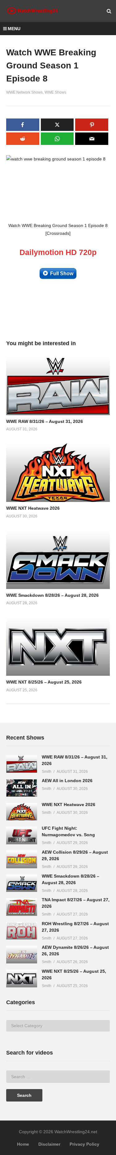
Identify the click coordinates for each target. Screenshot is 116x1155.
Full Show (61, 273)
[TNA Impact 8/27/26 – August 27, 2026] (21, 907)
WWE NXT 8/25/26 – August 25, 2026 (44, 682)
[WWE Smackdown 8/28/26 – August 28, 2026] (21, 883)
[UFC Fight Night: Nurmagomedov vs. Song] (21, 835)
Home (23, 1144)
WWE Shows (55, 92)
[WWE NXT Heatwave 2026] (21, 812)
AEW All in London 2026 (67, 780)
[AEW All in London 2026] (21, 788)
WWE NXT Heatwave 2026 (33, 508)
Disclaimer (49, 1144)
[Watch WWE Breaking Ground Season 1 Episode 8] (58, 385)
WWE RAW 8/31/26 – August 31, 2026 (44, 421)
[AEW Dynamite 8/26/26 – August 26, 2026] (21, 954)
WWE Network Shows (24, 92)
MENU (14, 28)
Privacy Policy (84, 1144)
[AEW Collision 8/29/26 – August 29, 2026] (21, 859)
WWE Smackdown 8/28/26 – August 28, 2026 (52, 595)
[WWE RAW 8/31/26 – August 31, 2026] (21, 764)
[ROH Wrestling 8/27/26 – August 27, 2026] (21, 931)
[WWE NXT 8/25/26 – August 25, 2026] (21, 978)
